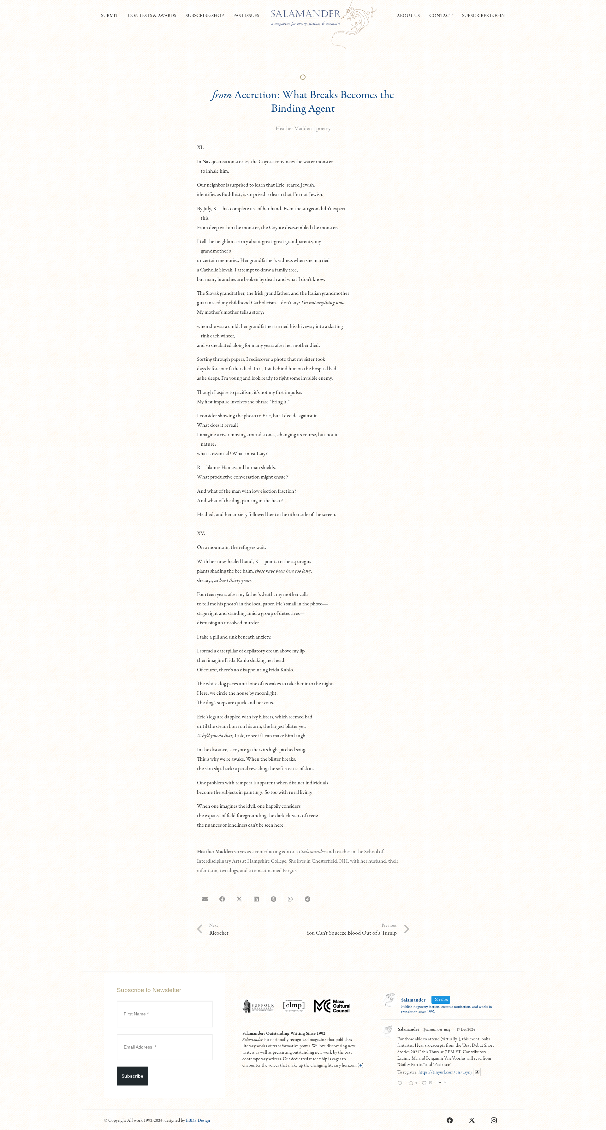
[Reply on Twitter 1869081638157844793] (401, 1084)
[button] (121, 16)
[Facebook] (450, 1120)
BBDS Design (198, 1120)
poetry (323, 129)
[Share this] (222, 899)
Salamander (408, 1029)
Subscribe (132, 1076)
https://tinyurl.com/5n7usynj (445, 1072)
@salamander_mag (436, 1029)
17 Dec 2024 (465, 1029)
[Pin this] (273, 899)
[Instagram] (494, 1120)
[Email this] (205, 899)
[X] (472, 1120)
